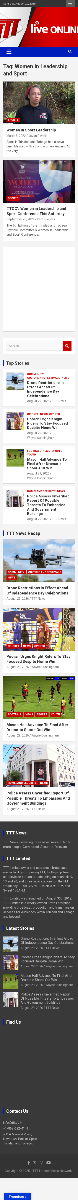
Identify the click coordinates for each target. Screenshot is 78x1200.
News (65, 377)
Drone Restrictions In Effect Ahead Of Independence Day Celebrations (45, 389)
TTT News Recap (23, 533)
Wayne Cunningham (41, 437)
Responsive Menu (70, 3)
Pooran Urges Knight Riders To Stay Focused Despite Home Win (47, 423)
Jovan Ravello (37, 135)
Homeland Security (41, 491)
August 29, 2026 (38, 401)
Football (34, 450)
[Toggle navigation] (9, 52)
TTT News (59, 401)
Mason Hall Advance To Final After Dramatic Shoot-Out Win (47, 463)
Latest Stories (20, 928)
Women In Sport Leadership (31, 130)
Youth (31, 454)
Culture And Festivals (43, 377)
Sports (13, 119)
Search (67, 346)
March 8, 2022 (16, 135)
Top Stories (17, 363)
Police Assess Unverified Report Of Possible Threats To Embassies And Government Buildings (48, 505)
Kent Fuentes (46, 219)
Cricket (33, 414)
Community (35, 374)
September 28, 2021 (20, 219)
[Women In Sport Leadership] (39, 103)
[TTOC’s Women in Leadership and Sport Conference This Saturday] (39, 181)
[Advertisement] (39, 289)
